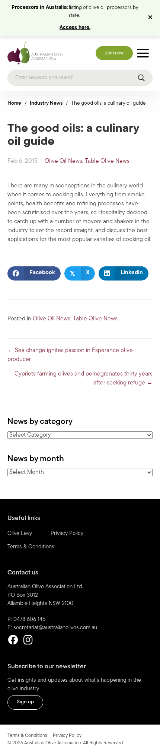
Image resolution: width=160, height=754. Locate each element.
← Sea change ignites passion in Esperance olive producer (70, 355)
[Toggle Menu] (143, 53)
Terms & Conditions (30, 547)
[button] (151, 18)
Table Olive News (107, 161)
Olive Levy (19, 533)
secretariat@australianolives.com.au (55, 628)
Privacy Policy (67, 533)
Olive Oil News (63, 161)
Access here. (75, 28)
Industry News (46, 103)
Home (14, 103)
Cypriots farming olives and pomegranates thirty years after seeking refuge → (84, 378)
